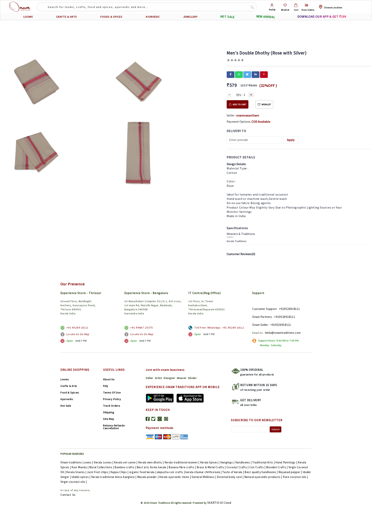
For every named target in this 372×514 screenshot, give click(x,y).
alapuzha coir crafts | (171, 472)
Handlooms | (243, 462)
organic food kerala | (142, 472)
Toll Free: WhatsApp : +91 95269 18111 (219, 327)
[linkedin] (255, 74)
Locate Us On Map (77, 334)
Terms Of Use (112, 392)
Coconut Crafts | (237, 467)
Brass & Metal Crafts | (211, 467)
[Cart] (296, 5)
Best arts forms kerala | (152, 467)
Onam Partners (262, 317)
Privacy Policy (112, 399)
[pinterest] (264, 74)
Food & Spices (69, 392)
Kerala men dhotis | (151, 462)
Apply (291, 140)
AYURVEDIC (153, 16)
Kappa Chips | (119, 472)
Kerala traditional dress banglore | (114, 477)
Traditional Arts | (263, 462)
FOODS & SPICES (111, 16)
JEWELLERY (190, 16)
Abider (192, 378)
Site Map (108, 418)
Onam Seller (260, 325)
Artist (158, 378)
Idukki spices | (80, 477)
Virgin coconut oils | (73, 482)
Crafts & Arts (68, 386)
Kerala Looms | (103, 462)
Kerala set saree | (125, 462)
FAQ (105, 386)
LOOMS (28, 16)
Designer (169, 378)
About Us (109, 379)
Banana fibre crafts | (182, 467)
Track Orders (111, 405)
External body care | (230, 477)
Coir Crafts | (257, 467)
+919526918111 (289, 309)
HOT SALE (227, 17)
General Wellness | (204, 477)
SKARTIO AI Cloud (219, 503)
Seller (149, 378)
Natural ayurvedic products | (263, 477)
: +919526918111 (284, 317)
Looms (64, 379)
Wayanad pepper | (290, 472)
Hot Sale (65, 405)
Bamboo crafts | (125, 467)
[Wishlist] (285, 5)
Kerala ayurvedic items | (175, 477)
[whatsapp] (239, 74)
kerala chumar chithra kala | (203, 472)
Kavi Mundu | (79, 467)
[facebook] (230, 74)
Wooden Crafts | (277, 467)
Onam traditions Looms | (76, 462)
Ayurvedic (66, 399)
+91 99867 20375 (141, 327)
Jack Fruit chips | (98, 472)
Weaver (182, 378)
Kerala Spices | (210, 462)
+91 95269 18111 (77, 327)
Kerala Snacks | (76, 472)
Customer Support (264, 309)
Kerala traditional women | (181, 462)
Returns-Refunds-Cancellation (114, 426)
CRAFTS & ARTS (66, 16)
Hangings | (227, 462)
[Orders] (306, 5)
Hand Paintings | (286, 462)
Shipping (108, 412)
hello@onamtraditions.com (283, 333)
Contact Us (68, 495)
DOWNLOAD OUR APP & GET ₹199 (321, 17)
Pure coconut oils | (295, 477)
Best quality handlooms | (261, 472)
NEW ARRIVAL (265, 17)
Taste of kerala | (233, 472)
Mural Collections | (101, 467)
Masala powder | (148, 477)
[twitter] (247, 74)
